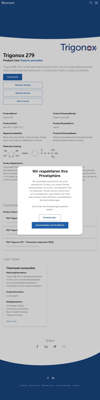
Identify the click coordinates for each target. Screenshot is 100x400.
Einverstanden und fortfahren (50, 225)
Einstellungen (50, 218)
